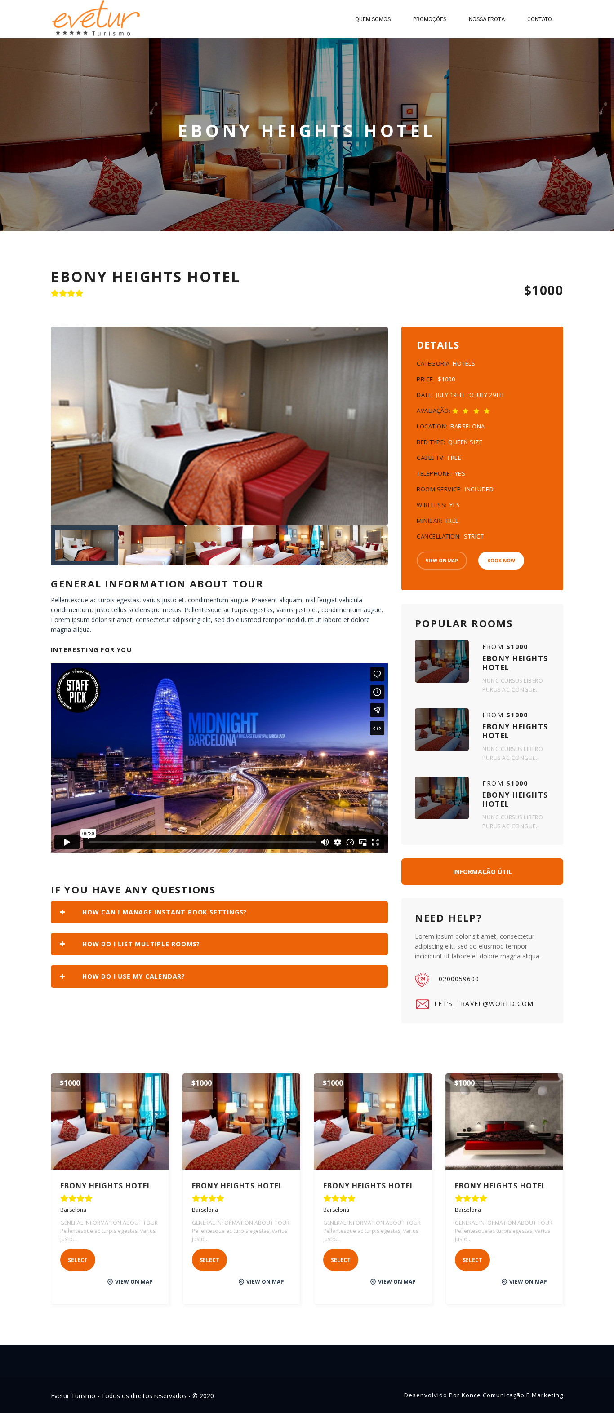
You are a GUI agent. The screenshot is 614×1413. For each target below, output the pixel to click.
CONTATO (539, 19)
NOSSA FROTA (487, 19)
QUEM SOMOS (373, 19)
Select (78, 1260)
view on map (134, 1281)
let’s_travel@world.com (484, 1003)
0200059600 (459, 979)
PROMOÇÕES (429, 19)
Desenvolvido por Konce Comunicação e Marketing (483, 1395)
